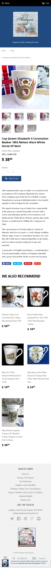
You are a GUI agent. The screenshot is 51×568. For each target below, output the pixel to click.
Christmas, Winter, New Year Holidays (25, 488)
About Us (25, 474)
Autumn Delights (25, 496)
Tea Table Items (25, 481)
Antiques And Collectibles (25, 485)
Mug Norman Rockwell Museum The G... (32, 563)
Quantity (5, 167)
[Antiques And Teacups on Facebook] (19, 519)
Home (4, 50)
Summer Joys (25, 499)
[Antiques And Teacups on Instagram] (39, 519)
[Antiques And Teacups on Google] (32, 519)
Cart (47, 3)
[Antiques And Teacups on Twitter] (12, 519)
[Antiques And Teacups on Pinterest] (25, 519)
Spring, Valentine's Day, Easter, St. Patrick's (25, 492)
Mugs (12, 50)
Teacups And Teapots (25, 477)
